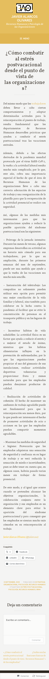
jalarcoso (32, 537)
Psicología (23, 584)
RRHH (38, 589)
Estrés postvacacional (31, 587)
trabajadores (38, 103)
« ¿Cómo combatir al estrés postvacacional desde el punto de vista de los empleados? (13, 657)
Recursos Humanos (37, 584)
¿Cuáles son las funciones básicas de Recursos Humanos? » (36, 655)
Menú (26, 38)
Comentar (36, 640)
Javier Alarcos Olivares (24, 18)
